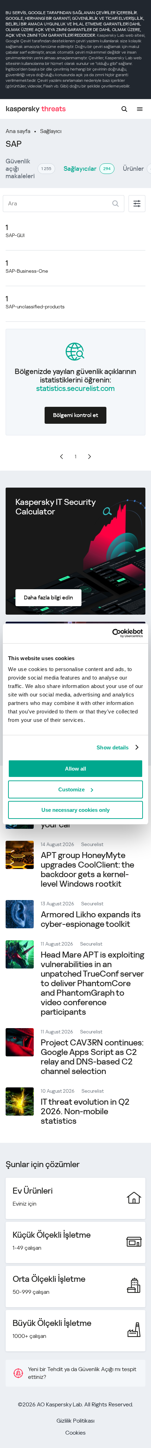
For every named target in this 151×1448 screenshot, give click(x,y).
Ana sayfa (18, 131)
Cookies (75, 1432)
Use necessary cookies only (75, 810)
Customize (71, 789)
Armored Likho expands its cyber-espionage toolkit (91, 919)
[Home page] (36, 109)
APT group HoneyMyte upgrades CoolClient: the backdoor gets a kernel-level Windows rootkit (87, 869)
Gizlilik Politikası (75, 1420)
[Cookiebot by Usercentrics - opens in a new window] (112, 633)
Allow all (75, 769)
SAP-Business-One (27, 271)
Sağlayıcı (50, 131)
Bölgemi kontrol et (75, 415)
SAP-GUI (15, 235)
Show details (113, 747)
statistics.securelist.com (75, 388)
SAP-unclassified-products (35, 306)
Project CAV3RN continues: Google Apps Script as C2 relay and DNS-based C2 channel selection (92, 1057)
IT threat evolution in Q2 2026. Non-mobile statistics (85, 1111)
